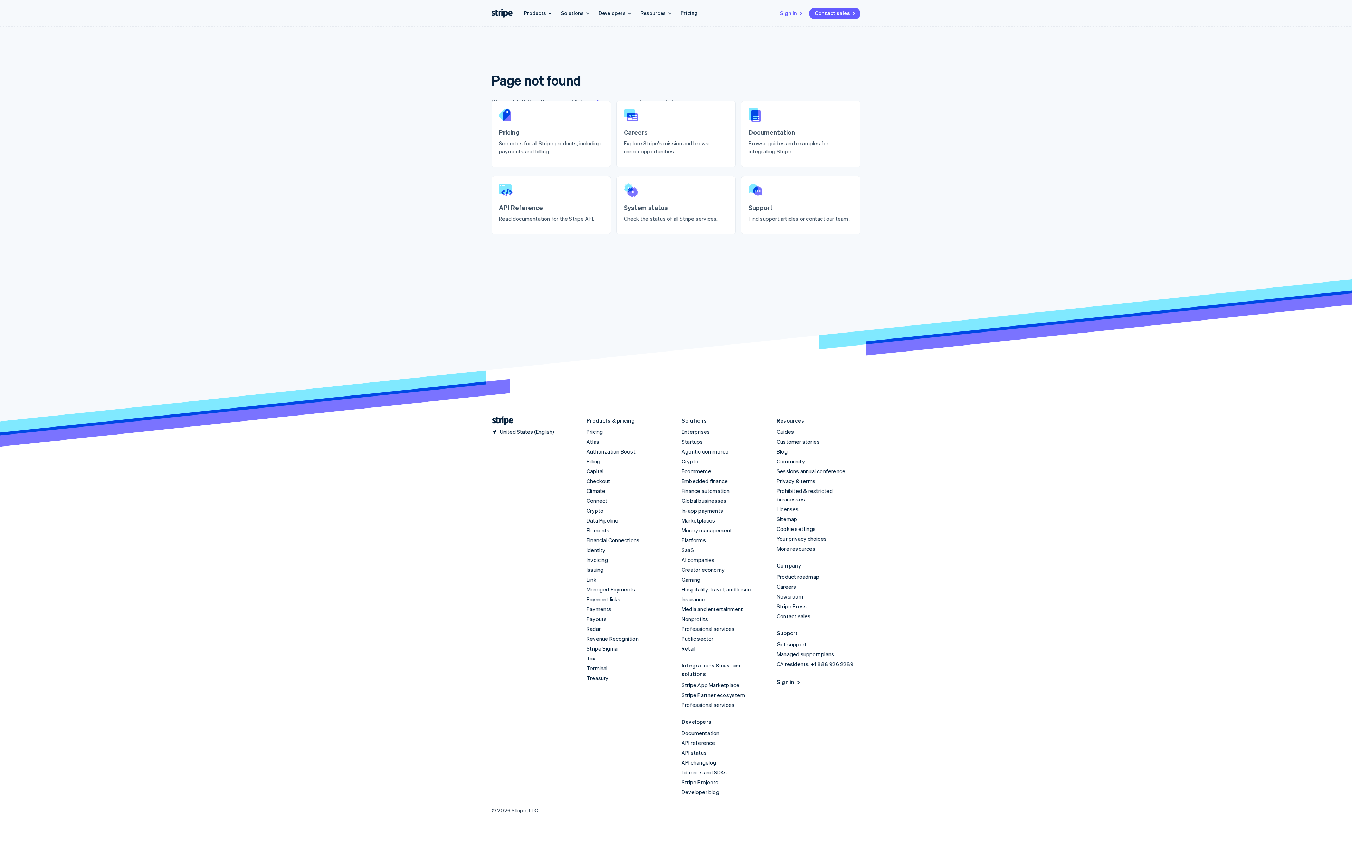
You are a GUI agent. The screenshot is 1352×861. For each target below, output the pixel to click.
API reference (698, 742)
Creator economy (703, 569)
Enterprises (696, 431)
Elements (598, 530)
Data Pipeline (603, 520)
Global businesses (704, 500)
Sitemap (787, 519)
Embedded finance (705, 481)
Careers (786, 586)
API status (694, 752)
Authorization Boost (611, 451)
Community (791, 461)
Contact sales (832, 13)
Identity (596, 549)
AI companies (698, 559)
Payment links (604, 599)
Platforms (694, 540)
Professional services (708, 628)
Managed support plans (805, 654)
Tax (591, 658)
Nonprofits (695, 618)
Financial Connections (613, 540)
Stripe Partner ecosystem (713, 694)
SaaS (688, 549)
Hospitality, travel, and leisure (717, 589)
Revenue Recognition (613, 638)
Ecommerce (696, 471)
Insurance (693, 599)
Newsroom (790, 596)
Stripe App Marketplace (710, 685)
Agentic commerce (705, 451)
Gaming (691, 579)
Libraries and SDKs (704, 772)
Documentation (701, 732)
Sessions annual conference (811, 471)
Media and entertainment (712, 609)
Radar (594, 628)
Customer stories (798, 441)
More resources (796, 548)
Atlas (593, 441)
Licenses (788, 509)
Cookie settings (796, 528)
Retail (688, 648)
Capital (595, 471)
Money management (707, 530)
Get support (792, 644)
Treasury (598, 678)
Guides (785, 431)
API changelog (699, 762)
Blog (782, 451)
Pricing (689, 13)
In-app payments (702, 510)
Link (591, 579)
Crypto (595, 510)
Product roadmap (798, 576)
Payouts (597, 618)
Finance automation (706, 490)
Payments (599, 609)
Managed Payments (611, 589)
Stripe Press (792, 606)
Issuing (595, 569)
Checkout (599, 481)
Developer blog (700, 792)
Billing (593, 461)
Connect (597, 500)
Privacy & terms (796, 481)
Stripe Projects (700, 782)
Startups (692, 441)
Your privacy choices (802, 538)
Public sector (698, 638)
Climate (596, 490)
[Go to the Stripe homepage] (500, 420)
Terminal (597, 668)
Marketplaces (698, 520)
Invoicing (597, 559)
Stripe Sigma (602, 648)
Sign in (788, 13)
